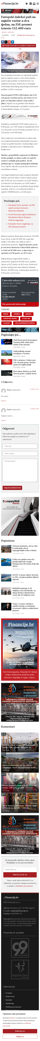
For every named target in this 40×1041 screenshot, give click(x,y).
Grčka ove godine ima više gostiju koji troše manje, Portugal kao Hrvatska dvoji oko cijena (25, 562)
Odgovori (3, 401)
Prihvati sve (20, 1031)
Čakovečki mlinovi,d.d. (13, 280)
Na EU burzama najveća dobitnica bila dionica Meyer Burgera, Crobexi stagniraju (22, 217)
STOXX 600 (26, 318)
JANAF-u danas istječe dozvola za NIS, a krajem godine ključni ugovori (25, 577)
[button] (2, 42)
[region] (20, 1025)
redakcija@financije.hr (19, 911)
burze (5, 314)
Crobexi (17, 314)
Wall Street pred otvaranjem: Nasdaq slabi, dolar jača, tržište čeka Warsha (25, 342)
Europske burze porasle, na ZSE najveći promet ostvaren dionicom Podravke (21, 208)
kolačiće (12, 1018)
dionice (28, 314)
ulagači (6, 323)
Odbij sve (20, 1036)
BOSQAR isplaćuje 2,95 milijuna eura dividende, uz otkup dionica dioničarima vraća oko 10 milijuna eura (24, 591)
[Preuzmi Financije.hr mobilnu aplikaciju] (27, 3)
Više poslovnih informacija (14, 304)
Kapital (11, 32)
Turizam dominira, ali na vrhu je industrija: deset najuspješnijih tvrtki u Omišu (25, 548)
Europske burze (10, 318)
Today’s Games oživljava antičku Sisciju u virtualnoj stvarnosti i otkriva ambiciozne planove (25, 607)
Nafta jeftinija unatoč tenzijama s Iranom (22, 352)
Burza (4, 32)
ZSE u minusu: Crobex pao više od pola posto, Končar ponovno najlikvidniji (24, 362)
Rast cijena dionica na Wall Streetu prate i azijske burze (25, 372)
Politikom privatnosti (24, 886)
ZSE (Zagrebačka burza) (25, 323)
